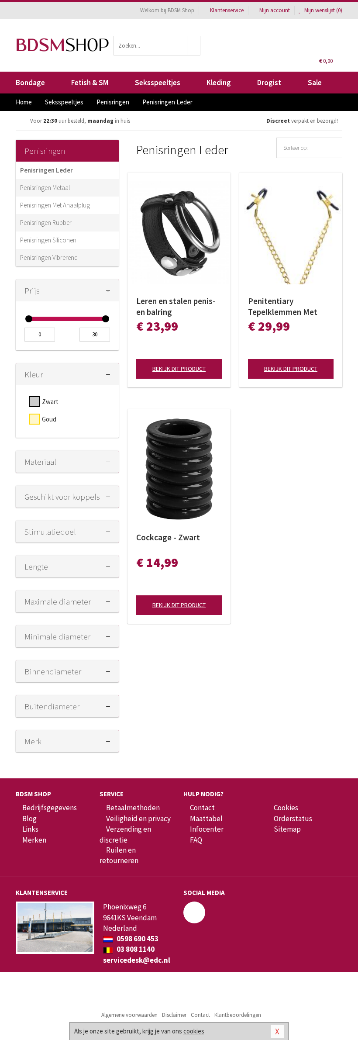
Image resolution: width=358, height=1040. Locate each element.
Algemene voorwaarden (129, 1015)
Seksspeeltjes (157, 82)
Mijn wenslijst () (322, 10)
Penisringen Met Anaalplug (55, 205)
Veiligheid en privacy (138, 818)
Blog (29, 818)
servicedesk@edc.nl (136, 960)
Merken (34, 840)
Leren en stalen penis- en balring (176, 306)
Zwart (50, 401)
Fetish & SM (89, 82)
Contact (202, 807)
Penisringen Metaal (45, 187)
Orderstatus (293, 818)
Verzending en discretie (125, 834)
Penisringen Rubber (46, 222)
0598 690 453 (136, 938)
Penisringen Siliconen (48, 240)
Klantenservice (227, 10)
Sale (315, 82)
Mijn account (274, 10)
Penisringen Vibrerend (49, 257)
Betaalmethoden (133, 807)
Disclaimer (174, 1015)
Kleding (219, 82)
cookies (193, 1031)
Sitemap (287, 829)
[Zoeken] (193, 45)
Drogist (269, 82)
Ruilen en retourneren (119, 855)
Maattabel (206, 818)
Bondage (30, 82)
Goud (49, 419)
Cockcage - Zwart (168, 537)
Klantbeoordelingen (237, 1015)
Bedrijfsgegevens (49, 807)
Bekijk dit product (179, 369)
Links (30, 829)
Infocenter (207, 829)
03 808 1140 (135, 949)
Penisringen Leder (46, 170)
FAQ (196, 840)
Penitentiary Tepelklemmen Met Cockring (282, 307)
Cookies (286, 807)
